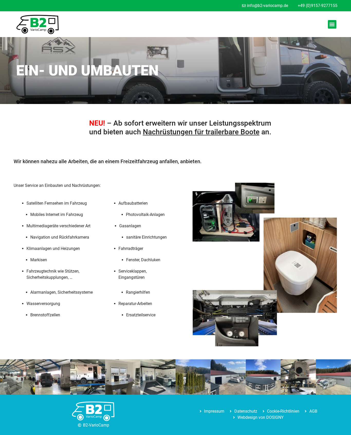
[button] (332, 24)
